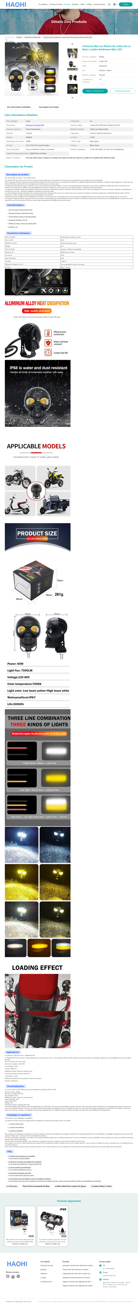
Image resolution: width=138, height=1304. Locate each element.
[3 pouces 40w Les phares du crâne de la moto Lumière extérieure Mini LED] (32, 69)
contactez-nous (99, 4)
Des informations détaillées (19, 107)
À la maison (43, 4)
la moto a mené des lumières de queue (70, 1186)
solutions (75, 4)
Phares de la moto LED (32, 37)
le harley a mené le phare (101, 1186)
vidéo (82, 4)
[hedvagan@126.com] (18, 1276)
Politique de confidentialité (14, 1301)
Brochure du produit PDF (35, 125)
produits (67, 4)
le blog (89, 4)
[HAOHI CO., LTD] (16, 4)
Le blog (43, 1277)
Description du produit (49, 107)
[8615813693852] (8, 1276)
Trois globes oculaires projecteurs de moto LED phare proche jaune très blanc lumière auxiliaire (52, 1241)
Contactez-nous (46, 1282)
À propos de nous (56, 4)
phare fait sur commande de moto (36, 1186)
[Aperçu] (17, 1264)
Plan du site (27, 1301)
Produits (19, 37)
